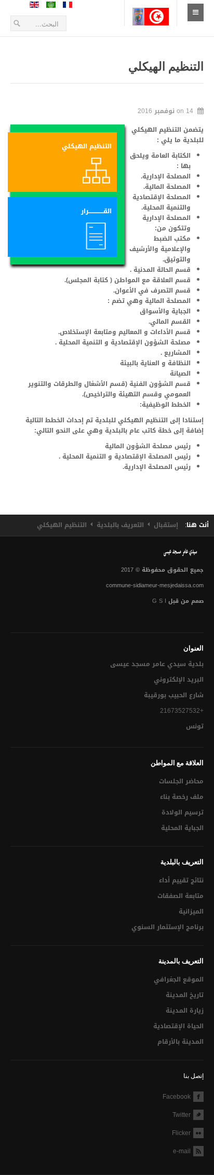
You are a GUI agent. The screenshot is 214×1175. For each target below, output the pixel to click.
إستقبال (166, 525)
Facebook (177, 1096)
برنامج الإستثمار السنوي (167, 927)
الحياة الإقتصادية (178, 1026)
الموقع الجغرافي (179, 979)
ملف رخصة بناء (182, 797)
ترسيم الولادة (183, 812)
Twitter (181, 1115)
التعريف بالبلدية (120, 525)
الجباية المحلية (182, 828)
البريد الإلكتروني (179, 679)
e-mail (182, 1151)
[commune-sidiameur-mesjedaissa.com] (151, 8)
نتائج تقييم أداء (181, 880)
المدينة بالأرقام (180, 1041)
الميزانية (191, 911)
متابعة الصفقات (180, 896)
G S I (159, 601)
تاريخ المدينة (185, 995)
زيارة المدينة (185, 1010)
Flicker (181, 1133)
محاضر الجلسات (181, 781)
